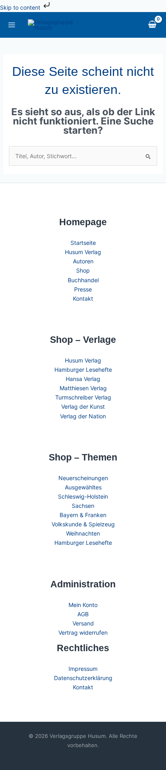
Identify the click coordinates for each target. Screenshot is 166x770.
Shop (83, 270)
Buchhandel (83, 280)
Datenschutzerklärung (83, 677)
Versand (83, 623)
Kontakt (83, 298)
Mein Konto (83, 604)
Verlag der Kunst (83, 406)
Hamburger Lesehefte (83, 369)
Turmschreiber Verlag (83, 397)
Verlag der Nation (83, 416)
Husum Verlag (83, 252)
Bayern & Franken (83, 514)
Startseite (83, 242)
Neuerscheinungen (83, 478)
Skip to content (21, 7)
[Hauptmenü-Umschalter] (11, 24)
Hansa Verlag (83, 378)
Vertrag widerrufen (83, 632)
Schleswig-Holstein (83, 496)
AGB (83, 614)
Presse (83, 289)
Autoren (83, 261)
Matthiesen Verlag (83, 388)
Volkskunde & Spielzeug (83, 524)
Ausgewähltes (83, 487)
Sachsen (83, 505)
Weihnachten (83, 533)
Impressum (83, 668)
